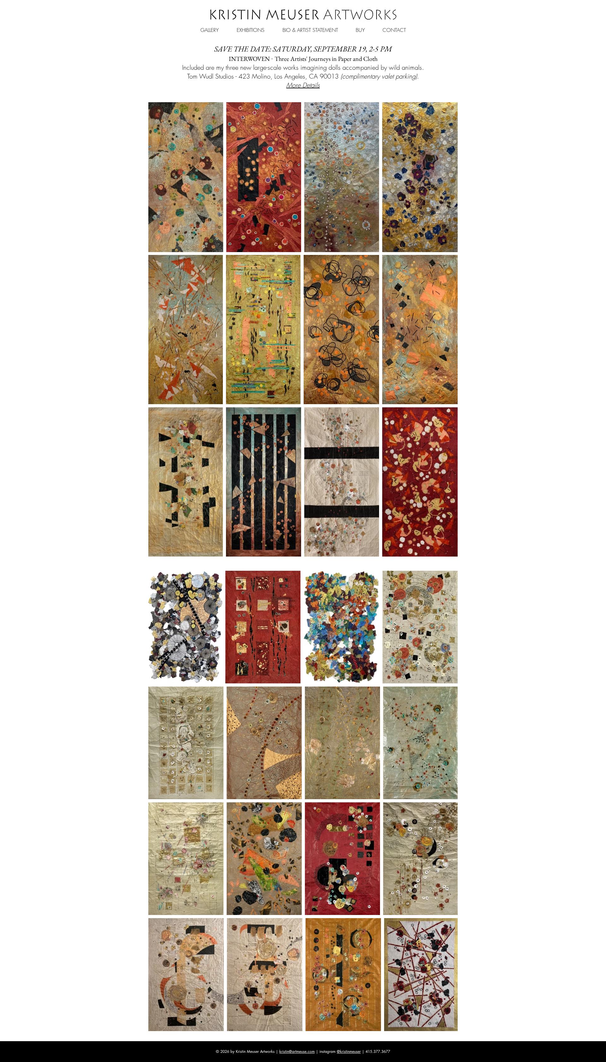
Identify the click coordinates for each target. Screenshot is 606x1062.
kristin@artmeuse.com (297, 1051)
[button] (209, 27)
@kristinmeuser (349, 1051)
